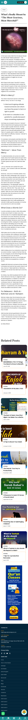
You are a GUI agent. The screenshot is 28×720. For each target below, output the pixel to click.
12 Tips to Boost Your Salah (12, 442)
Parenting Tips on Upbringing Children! (13, 523)
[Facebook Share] (26, 362)
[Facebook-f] (1, 653)
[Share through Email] (26, 359)
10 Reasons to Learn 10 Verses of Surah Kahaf (13, 496)
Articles (4, 9)
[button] (2, 2)
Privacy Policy (5, 650)
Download (25, 719)
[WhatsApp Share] (26, 355)
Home (3, 719)
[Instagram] (4, 653)
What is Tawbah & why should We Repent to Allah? (13, 549)
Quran (14, 719)
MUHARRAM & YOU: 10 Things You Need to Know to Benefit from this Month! (13, 363)
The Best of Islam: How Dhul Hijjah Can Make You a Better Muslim (13, 416)
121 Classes (20, 719)
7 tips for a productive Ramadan (11, 557)
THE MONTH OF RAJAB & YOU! (13, 389)
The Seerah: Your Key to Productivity (11, 469)
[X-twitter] (10, 653)
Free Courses (8, 719)
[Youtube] (7, 653)
